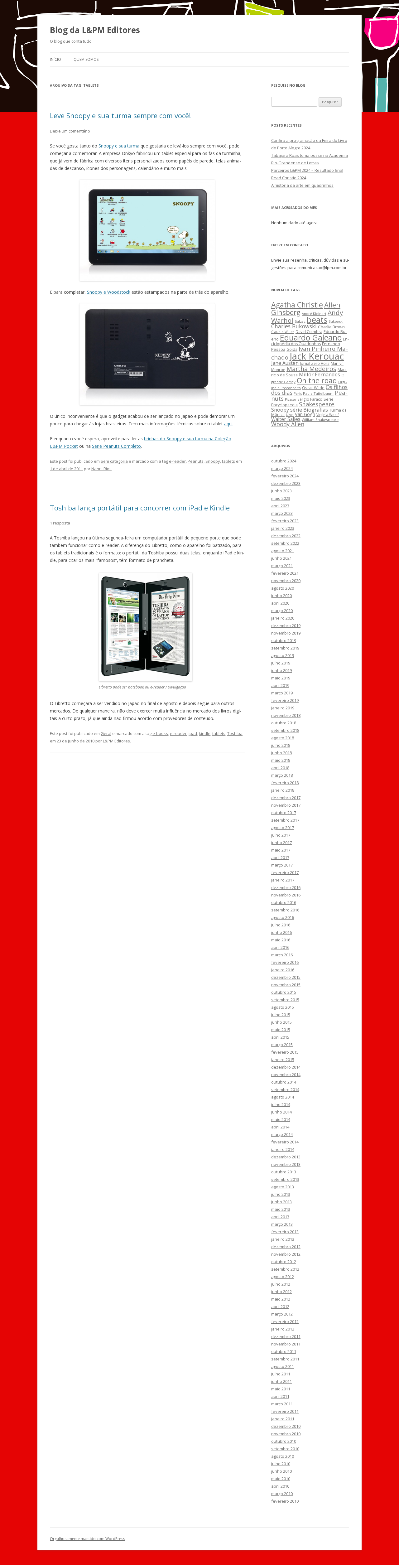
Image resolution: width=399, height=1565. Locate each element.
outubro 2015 (283, 992)
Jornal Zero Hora (314, 363)
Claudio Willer (282, 332)
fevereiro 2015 (285, 1052)
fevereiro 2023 (285, 521)
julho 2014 (280, 1104)
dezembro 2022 (285, 536)
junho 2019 (281, 670)
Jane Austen (285, 363)
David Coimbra (309, 331)
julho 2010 (280, 1463)
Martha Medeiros (311, 369)
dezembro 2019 (285, 625)
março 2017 (282, 865)
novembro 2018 (285, 715)
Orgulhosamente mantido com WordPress (87, 1538)
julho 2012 (280, 1284)
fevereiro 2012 (285, 1321)
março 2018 (282, 775)
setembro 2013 (285, 1179)
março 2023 (282, 513)
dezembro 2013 (285, 1157)
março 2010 (282, 1493)
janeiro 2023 (282, 528)
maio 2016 (280, 940)
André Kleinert (314, 313)
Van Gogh (305, 414)
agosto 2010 (282, 1456)
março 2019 (282, 693)
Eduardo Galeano (311, 337)
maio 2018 (280, 760)
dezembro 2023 (285, 483)
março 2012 (282, 1314)
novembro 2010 (285, 1434)
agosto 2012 (282, 1276)
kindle (204, 733)
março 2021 (282, 565)
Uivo (290, 414)
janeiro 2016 (282, 970)
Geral (106, 733)
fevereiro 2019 (285, 700)
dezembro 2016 (285, 887)
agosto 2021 (282, 550)
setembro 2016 (285, 910)
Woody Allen (287, 424)
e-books (160, 733)
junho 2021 (281, 558)
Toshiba (235, 733)
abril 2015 (280, 1037)
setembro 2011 (285, 1359)
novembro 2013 (285, 1164)
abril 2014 (280, 1127)
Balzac (300, 321)
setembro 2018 (285, 730)
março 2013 (282, 1224)
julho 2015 (280, 1014)
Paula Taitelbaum (318, 393)
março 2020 (282, 610)
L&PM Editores (116, 741)
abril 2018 (280, 767)
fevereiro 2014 (285, 1142)
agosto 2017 (282, 827)
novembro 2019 (285, 633)
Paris (298, 393)
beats (317, 319)
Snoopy (212, 461)
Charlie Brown (331, 327)
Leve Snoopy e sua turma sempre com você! (120, 115)
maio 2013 (280, 1209)
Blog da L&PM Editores (95, 30)
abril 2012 (280, 1306)
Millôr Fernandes (319, 374)
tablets (228, 461)
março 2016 (282, 955)
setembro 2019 (285, 648)
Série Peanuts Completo (116, 446)
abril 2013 (280, 1217)
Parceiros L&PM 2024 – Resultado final (307, 170)
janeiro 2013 (282, 1239)
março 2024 (282, 468)
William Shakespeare (320, 419)
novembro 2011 (285, 1344)
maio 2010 (280, 1478)
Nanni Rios (101, 468)
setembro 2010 (285, 1448)
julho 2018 (280, 745)
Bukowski (336, 321)
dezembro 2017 (285, 797)
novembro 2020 (285, 580)
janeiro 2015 (282, 1059)
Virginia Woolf (327, 415)
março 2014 (282, 1134)
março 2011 (282, 1404)
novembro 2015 (285, 985)
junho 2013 (281, 1202)
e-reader (177, 461)
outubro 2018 (283, 723)
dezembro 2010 (285, 1426)
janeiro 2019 (282, 708)
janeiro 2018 (282, 790)
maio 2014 (280, 1119)
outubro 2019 (283, 640)
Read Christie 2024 (288, 178)
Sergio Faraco (309, 399)
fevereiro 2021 (285, 573)
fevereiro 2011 (285, 1411)
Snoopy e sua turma (119, 146)
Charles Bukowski (294, 326)
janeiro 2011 (282, 1419)
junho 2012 (281, 1291)
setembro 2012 (285, 1269)
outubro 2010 (283, 1441)
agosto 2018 (282, 738)
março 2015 (282, 1044)
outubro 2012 (283, 1261)
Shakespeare (316, 404)
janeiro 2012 (282, 1329)
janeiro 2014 (282, 1149)
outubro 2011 (283, 1351)
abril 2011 (280, 1396)
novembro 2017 (285, 805)
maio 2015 (280, 1029)
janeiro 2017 (282, 880)
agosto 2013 (282, 1187)
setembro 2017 (285, 820)
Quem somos (86, 59)
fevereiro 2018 (285, 782)
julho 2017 (280, 835)
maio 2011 (280, 1389)
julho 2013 (280, 1194)
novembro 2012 (285, 1254)
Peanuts (196, 461)
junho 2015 (281, 1022)
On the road (317, 380)
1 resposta (60, 523)
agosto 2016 (282, 917)
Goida (291, 349)
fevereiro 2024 (285, 476)
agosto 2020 (282, 588)
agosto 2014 (282, 1097)
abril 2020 (280, 603)
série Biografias (309, 409)
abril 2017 (280, 857)
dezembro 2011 (285, 1336)
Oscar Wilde (313, 387)
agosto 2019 (282, 655)
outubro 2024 (283, 461)
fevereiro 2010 (285, 1501)
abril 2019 (280, 685)
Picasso (290, 399)
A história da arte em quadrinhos (302, 185)
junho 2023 (281, 491)
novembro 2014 (285, 1074)
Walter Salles (285, 419)
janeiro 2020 (282, 618)
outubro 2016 (283, 902)
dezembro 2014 (285, 1067)
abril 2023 (280, 506)
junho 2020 (281, 595)
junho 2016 (281, 932)
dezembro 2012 (285, 1246)
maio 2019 (280, 678)
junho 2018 (281, 753)
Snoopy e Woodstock (108, 292)
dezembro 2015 (285, 977)
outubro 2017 (283, 812)
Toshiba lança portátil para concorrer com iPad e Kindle (140, 507)
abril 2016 (280, 947)
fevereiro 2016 (285, 962)
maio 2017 (280, 850)
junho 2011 (281, 1381)
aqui (228, 424)
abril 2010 (280, 1486)
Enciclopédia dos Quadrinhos (310, 341)
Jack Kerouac (317, 356)
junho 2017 (281, 842)
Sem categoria (114, 461)
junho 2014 (281, 1112)
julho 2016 (280, 925)
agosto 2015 (282, 1007)
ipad (193, 733)
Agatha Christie (297, 305)
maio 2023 (280, 498)
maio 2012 (280, 1299)
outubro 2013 (283, 1172)
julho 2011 (280, 1374)
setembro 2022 (285, 543)
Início (55, 59)
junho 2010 (281, 1471)
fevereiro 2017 (285, 872)
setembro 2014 (285, 1089)
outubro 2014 (283, 1082)
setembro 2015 (285, 999)
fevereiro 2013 (285, 1231)
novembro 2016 (285, 895)
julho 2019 (280, 663)
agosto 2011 (282, 1366)
